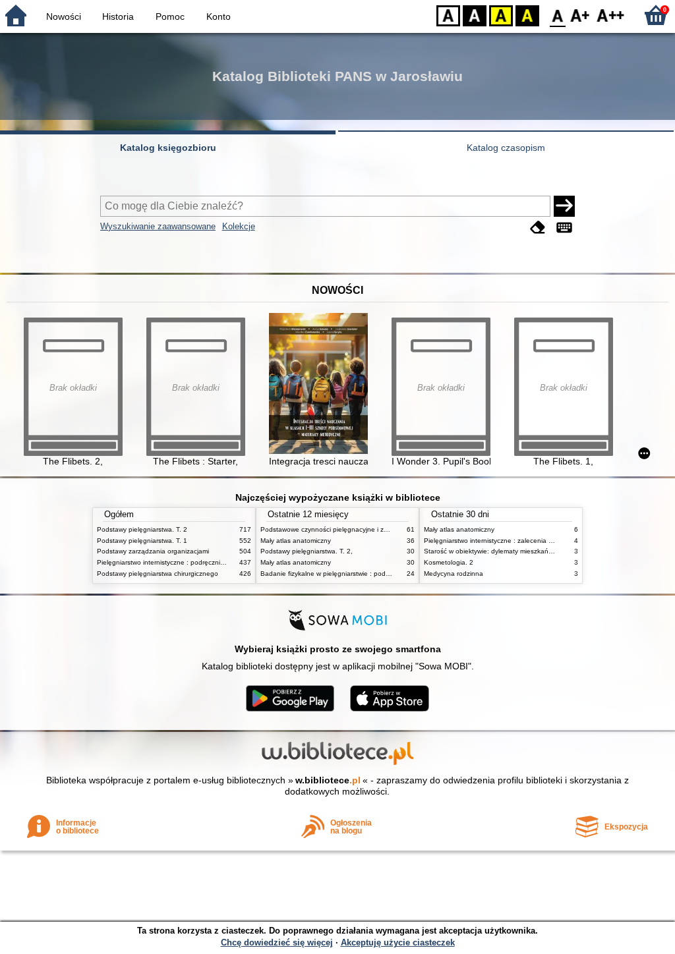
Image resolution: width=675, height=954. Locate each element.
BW (474, 14)
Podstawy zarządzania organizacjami (153, 551)
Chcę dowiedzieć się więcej (277, 942)
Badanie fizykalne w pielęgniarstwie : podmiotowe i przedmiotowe (359, 573)
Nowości (63, 16)
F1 (580, 14)
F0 (558, 14)
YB (501, 14)
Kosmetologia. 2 (448, 562)
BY (527, 14)
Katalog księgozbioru (168, 147)
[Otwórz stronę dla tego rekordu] (321, 385)
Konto (218, 16)
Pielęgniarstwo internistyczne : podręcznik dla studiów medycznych (198, 562)
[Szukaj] (564, 206)
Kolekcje (238, 226)
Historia (118, 16)
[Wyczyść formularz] (537, 227)
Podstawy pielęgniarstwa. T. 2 (142, 529)
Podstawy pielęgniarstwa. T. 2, (306, 551)
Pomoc (170, 16)
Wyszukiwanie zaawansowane (158, 226)
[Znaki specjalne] (564, 227)
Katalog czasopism (506, 147)
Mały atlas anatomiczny (295, 540)
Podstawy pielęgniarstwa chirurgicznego (157, 573)
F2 (610, 14)
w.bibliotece (328, 780)
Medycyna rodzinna (453, 573)
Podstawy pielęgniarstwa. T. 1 (142, 540)
